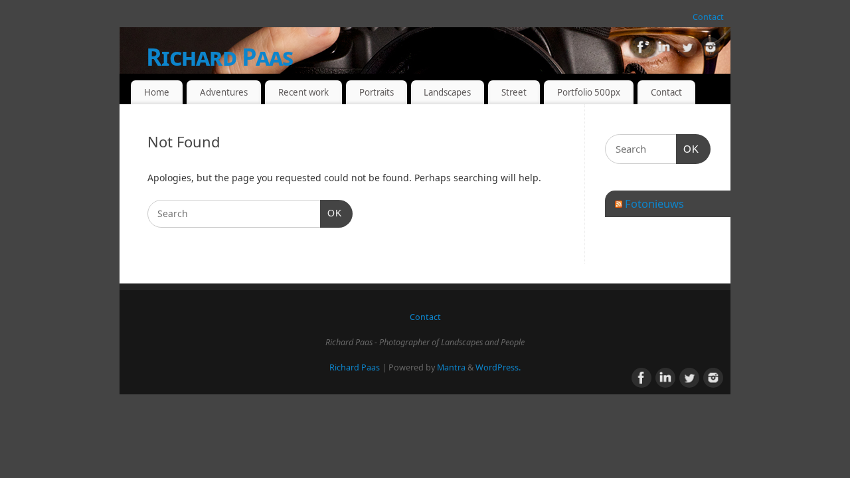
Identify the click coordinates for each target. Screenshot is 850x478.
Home (156, 92)
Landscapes (447, 92)
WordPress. (498, 367)
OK (331, 212)
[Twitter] (687, 49)
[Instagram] (711, 49)
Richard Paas (219, 56)
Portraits (376, 92)
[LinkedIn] (664, 49)
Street (514, 92)
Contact (708, 17)
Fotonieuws (654, 203)
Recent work (303, 92)
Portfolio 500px (588, 92)
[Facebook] (641, 49)
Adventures (224, 92)
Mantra (451, 367)
